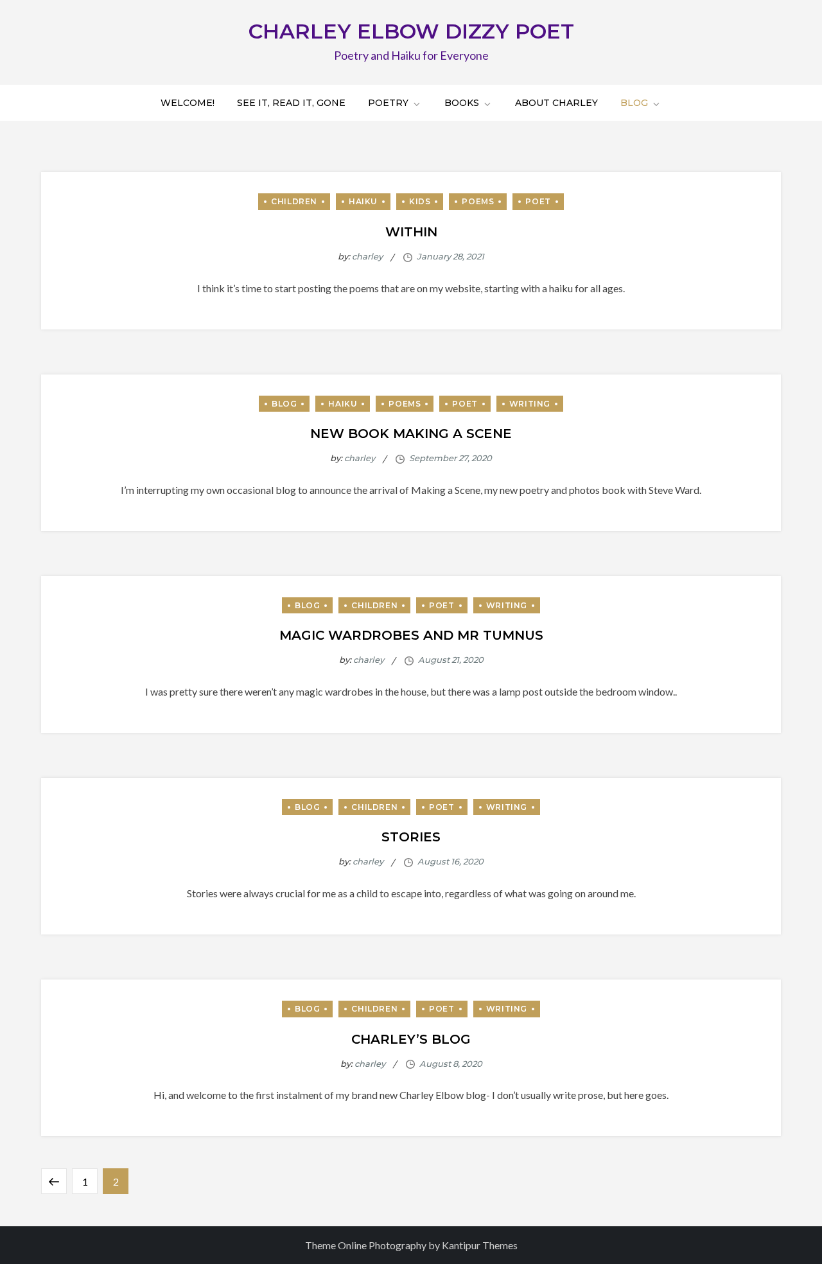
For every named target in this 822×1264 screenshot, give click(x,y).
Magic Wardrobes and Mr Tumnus (411, 635)
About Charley (556, 103)
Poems (478, 201)
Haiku (363, 201)
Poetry (388, 103)
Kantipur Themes (480, 1245)
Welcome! (187, 103)
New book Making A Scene (411, 433)
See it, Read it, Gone (291, 103)
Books (461, 103)
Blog (634, 103)
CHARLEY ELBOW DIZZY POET (411, 31)
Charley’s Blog (411, 1039)
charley (367, 256)
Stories (411, 837)
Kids (419, 201)
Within (411, 232)
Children (294, 201)
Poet (537, 201)
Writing (529, 403)
